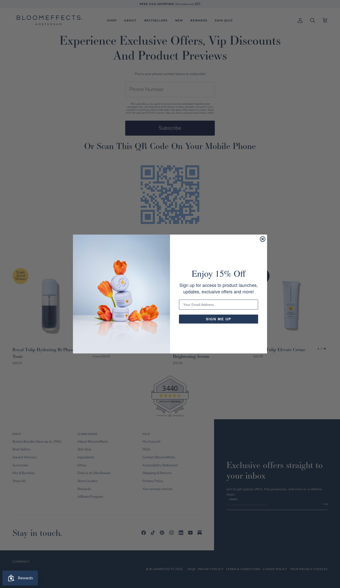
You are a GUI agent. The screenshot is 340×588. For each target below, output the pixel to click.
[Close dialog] (262, 239)
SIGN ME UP (218, 319)
